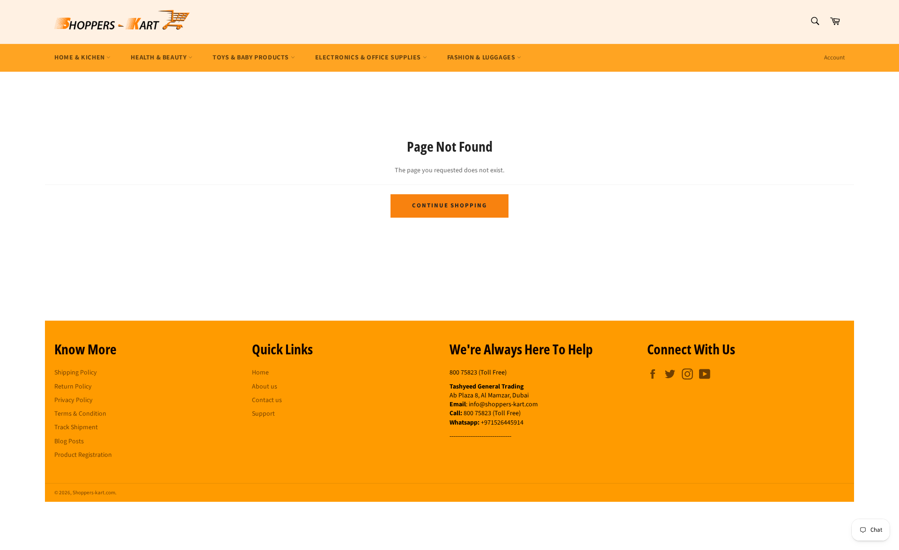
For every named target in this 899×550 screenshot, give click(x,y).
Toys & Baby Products (252, 57)
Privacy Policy (73, 400)
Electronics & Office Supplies (369, 57)
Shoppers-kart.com (94, 492)
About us (264, 386)
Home (260, 372)
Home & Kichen (80, 57)
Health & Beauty (159, 57)
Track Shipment (76, 427)
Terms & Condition (80, 413)
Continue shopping (449, 205)
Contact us (267, 400)
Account (834, 57)
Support (263, 413)
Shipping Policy (75, 372)
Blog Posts (69, 441)
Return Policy (73, 386)
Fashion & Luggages (482, 57)
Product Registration (83, 455)
